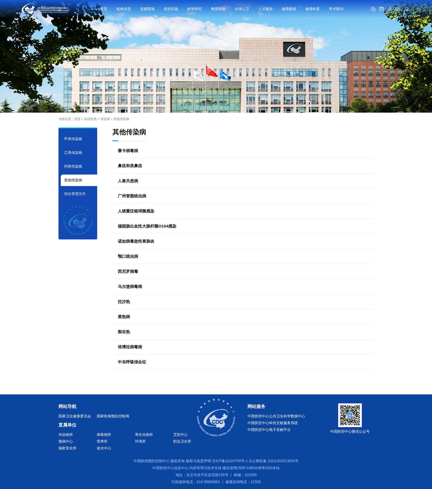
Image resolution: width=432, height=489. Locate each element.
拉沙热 (124, 301)
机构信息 (124, 9)
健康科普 (312, 9)
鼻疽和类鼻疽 (130, 166)
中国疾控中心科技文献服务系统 (273, 423)
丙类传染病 (73, 166)
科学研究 (194, 9)
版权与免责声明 (198, 461)
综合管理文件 (75, 194)
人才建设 (265, 9)
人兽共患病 (128, 181)
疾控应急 (171, 9)
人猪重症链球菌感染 (136, 211)
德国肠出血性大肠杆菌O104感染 (147, 226)
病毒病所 (104, 435)
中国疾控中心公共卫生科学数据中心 (276, 416)
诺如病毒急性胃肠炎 (136, 241)
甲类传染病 (73, 139)
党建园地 (147, 9)
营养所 (102, 441)
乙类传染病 (73, 153)
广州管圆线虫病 (132, 196)
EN (397, 9)
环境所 (140, 441)
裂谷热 (124, 332)
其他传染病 (121, 119)
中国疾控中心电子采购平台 (269, 430)
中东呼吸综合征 (132, 362)
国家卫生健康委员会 (74, 416)
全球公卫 (242, 9)
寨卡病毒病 (128, 150)
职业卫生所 (182, 441)
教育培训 (218, 9)
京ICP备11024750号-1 (230, 461)
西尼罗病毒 (128, 271)
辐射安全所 (67, 448)
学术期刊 (336, 9)
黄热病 (124, 316)
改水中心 (104, 448)
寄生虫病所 (144, 435)
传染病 (105, 119)
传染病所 (65, 435)
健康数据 (289, 9)
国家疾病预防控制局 (113, 416)
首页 (103, 9)
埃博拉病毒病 (130, 347)
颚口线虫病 (128, 256)
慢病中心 (65, 441)
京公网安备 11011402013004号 (274, 461)
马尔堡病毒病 (130, 286)
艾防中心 (180, 435)
